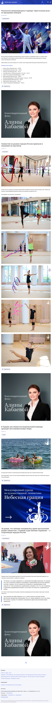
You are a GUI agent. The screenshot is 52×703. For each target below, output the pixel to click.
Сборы (3, 434)
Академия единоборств (7, 670)
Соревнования (5, 18)
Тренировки (5, 151)
